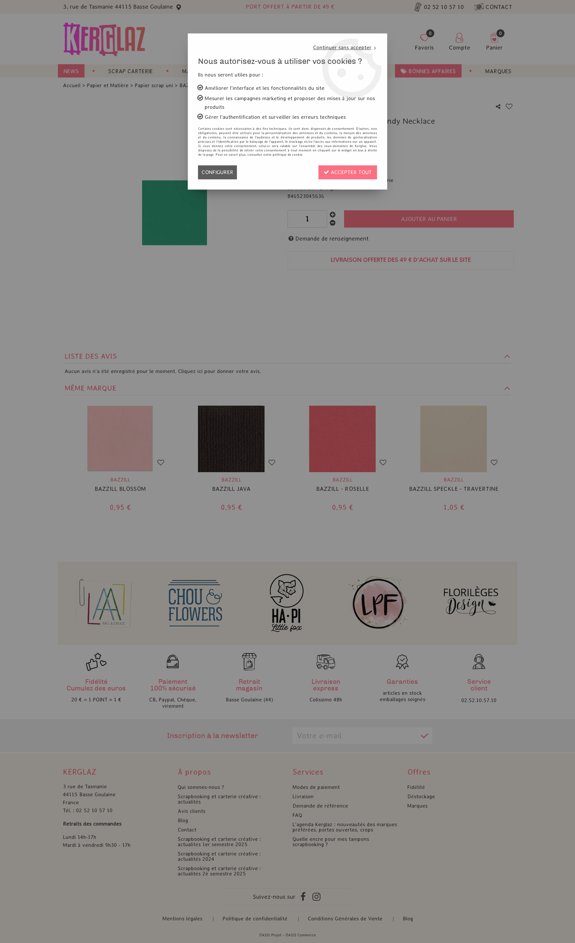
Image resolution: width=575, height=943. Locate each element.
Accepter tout (350, 172)
